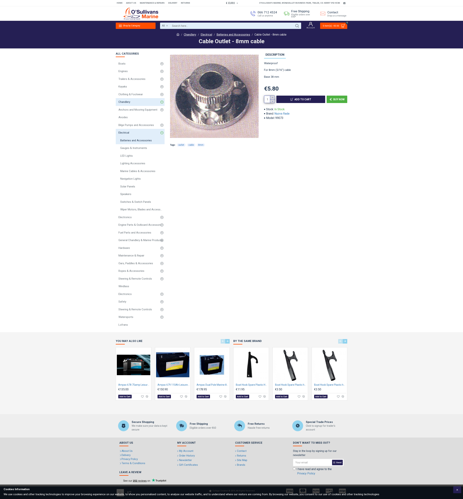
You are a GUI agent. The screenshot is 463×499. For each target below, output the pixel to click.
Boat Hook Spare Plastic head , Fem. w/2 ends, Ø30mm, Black (330, 384)
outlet (181, 145)
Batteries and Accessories (233, 34)
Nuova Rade (282, 113)
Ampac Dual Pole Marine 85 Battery (213, 384)
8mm (200, 145)
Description (275, 54)
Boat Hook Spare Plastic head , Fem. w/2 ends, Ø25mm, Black (291, 384)
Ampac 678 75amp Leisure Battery (134, 384)
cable (191, 145)
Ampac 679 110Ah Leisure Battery (174, 384)
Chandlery (190, 34)
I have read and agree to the (314, 471)
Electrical (206, 34)
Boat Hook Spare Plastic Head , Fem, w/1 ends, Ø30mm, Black (252, 384)
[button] (223, 341)
